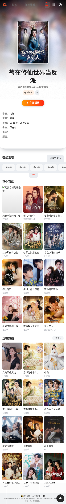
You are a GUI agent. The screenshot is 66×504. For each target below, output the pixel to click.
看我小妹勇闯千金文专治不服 (54, 252)
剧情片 (30, 92)
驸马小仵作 (29, 215)
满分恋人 (48, 326)
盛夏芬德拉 (8, 446)
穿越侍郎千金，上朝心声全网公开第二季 (33, 372)
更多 (57, 338)
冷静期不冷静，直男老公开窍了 (54, 289)
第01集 (9, 167)
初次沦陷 (6, 289)
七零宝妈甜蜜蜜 (31, 252)
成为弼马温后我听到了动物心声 (54, 409)
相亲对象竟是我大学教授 (54, 215)
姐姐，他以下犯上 (32, 289)
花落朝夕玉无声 (31, 326)
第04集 (50, 167)
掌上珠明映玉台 (10, 409)
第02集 (22, 167)
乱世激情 (48, 446)
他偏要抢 (27, 446)
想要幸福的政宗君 (11, 215)
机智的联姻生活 (10, 326)
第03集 (36, 167)
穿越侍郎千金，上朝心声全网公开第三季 (33, 409)
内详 (12, 113)
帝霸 (46, 372)
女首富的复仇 (9, 372)
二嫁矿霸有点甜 (10, 252)
